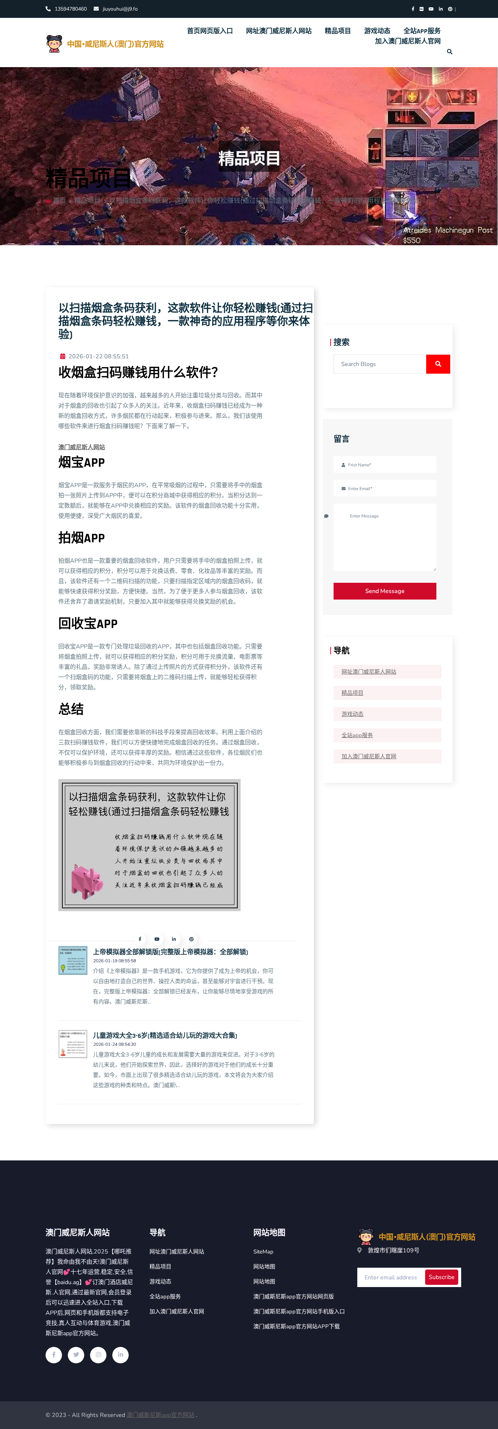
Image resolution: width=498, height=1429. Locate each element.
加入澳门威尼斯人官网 (408, 41)
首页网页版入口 (210, 31)
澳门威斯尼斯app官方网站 (160, 1415)
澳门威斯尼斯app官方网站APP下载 (296, 1326)
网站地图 (264, 1266)
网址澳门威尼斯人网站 (279, 31)
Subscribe (442, 1277)
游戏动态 (377, 31)
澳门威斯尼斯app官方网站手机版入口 (299, 1311)
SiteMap (263, 1251)
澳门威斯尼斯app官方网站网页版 (293, 1296)
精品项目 (338, 31)
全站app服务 (422, 31)
